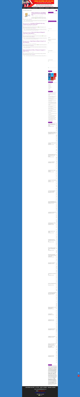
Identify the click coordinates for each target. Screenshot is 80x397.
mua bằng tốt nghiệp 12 (51, 382)
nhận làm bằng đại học (54, 384)
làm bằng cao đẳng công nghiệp (33, 20)
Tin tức (24, 20)
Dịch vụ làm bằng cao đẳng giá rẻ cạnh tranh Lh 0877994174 (34, 33)
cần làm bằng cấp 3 (50, 366)
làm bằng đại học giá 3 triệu (51, 378)
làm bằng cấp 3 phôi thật (52, 375)
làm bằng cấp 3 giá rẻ (52, 373)
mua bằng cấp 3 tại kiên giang (51, 381)
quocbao (25, 25)
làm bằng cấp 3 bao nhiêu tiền (52, 370)
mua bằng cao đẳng (43, 55)
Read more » (33, 36)
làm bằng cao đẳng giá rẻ (38, 55)
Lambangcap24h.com (42, 392)
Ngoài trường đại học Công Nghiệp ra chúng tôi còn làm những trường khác (38, 13)
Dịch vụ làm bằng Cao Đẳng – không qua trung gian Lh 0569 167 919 (34, 50)
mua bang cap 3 (54, 380)
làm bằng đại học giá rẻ (52, 379)
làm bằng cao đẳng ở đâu (39, 20)
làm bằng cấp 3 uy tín (54, 376)
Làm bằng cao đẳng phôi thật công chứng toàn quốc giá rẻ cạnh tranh (33, 24)
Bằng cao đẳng (49, 83)
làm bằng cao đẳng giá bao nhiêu (40, 29)
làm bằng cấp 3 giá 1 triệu (52, 371)
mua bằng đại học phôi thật (51, 383)
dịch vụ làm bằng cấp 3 (52, 367)
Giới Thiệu (39, 394)
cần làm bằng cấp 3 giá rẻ (52, 366)
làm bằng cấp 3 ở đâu (51, 377)
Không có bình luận (34, 25)
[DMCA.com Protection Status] (40, 395)
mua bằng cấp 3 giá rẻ (52, 381)
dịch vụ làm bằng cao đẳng (29, 55)
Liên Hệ (42, 394)
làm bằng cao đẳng (28, 20)
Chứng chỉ (49, 88)
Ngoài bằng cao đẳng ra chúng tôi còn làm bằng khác (34, 41)
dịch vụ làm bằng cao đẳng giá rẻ (29, 29)
